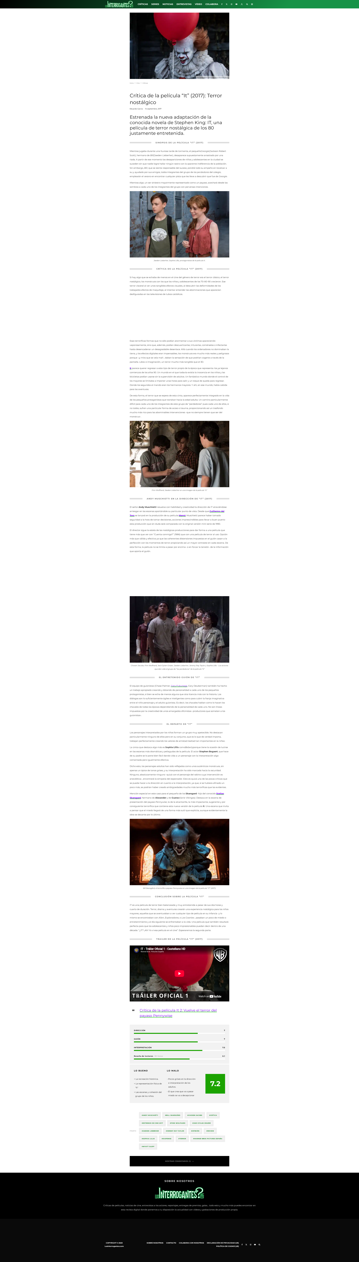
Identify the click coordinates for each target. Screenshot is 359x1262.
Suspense (167, 1138)
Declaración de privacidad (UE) (223, 1243)
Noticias (168, 4)
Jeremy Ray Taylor (175, 1131)
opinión (196, 1131)
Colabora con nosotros (191, 1243)
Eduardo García (136, 109)
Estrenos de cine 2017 (153, 1123)
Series (155, 4)
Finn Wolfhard (178, 1123)
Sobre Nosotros (155, 1243)
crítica (213, 1115)
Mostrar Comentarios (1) (178, 1161)
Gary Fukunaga (179, 686)
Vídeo (198, 4)
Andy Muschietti (150, 1115)
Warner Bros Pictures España (208, 1138)
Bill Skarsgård (173, 1115)
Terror (183, 1138)
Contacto (171, 1243)
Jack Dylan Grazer (202, 1123)
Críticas (143, 4)
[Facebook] (222, 4)
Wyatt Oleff (148, 1146)
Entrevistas (184, 4)
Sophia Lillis (149, 1138)
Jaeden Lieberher (151, 1131)
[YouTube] (236, 4)
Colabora (211, 4)
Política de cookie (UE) (227, 1246)
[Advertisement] (179, 318)
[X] (226, 4)
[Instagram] (231, 4)
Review (211, 1131)
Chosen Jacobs (195, 1115)
